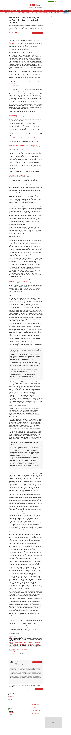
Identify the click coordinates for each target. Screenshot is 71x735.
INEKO (35, 707)
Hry (24, 1)
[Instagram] (21, 681)
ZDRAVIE (55, 10)
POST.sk (65, 12)
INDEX (24, 10)
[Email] (22, 681)
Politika (23, 12)
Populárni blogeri (17, 12)
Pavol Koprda (35, 713)
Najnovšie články (5, 12)
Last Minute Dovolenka (18, 1)
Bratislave (12, 43)
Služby (7, 1)
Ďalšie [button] (54, 12)
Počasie (7, 10)
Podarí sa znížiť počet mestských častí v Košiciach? (18, 651)
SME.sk (4, 10)
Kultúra (40, 12)
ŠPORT (40, 10)
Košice (33, 129)
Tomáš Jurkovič (14, 32)
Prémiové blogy (11, 12)
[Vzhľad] (62, 1)
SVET (27, 10)
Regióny (20, 10)
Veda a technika (45, 12)
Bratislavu (11, 131)
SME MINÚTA (12, 10)
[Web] (24, 681)
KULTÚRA (36, 10)
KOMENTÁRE (31, 10)
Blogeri (58, 12)
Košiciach (39, 42)
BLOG (59, 10)
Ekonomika (27, 12)
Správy (4, 1)
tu (37, 573)
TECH (49, 10)
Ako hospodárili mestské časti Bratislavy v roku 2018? (18, 637)
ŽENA (52, 10)
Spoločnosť (31, 12)
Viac (34, 1)
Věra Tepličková (35, 710)
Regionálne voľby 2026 (29, 1)
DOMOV (17, 10)
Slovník (23, 1)
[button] (65, 11)
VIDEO (43, 10)
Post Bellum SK (35, 704)
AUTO (46, 10)
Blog (38, 5)
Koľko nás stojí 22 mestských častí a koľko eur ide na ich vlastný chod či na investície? (24, 644)
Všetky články (11, 694)
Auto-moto (50, 12)
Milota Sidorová (35, 701)
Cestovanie (36, 12)
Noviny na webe (11, 1)
